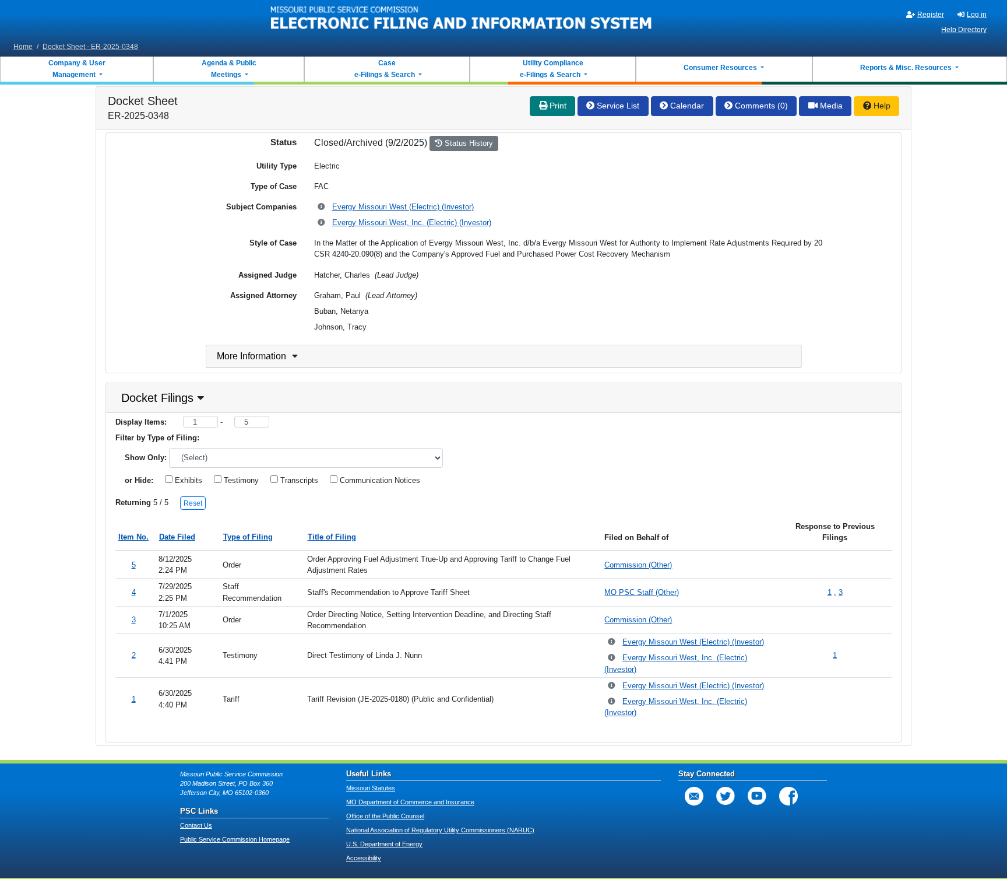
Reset (193, 503)
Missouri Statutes (370, 788)
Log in (977, 14)
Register (930, 14)
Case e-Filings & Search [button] (385, 69)
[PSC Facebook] (788, 796)
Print (556, 105)
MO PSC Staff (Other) (641, 592)
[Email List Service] (694, 796)
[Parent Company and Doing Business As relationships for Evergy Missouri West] (322, 207)
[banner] (461, 19)
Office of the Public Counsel (385, 816)
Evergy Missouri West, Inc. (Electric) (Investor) (411, 222)
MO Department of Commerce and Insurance (410, 802)
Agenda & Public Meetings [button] (229, 69)
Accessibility (363, 858)
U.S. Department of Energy (384, 844)
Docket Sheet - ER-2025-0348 (90, 47)
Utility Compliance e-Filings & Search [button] (550, 69)
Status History (467, 143)
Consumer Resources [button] (721, 68)
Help (880, 105)
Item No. (133, 537)
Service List (616, 105)
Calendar (686, 105)
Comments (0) (760, 105)
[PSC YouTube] (757, 796)
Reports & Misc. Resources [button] (906, 68)
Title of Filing (332, 537)
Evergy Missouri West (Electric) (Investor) (403, 206)
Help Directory (964, 30)
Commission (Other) (638, 565)
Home (23, 47)
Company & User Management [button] (76, 69)
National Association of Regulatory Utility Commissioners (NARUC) (440, 830)
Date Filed (177, 537)
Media (830, 105)
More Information (251, 356)
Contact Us (196, 825)
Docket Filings (157, 397)
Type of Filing (248, 537)
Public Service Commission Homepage (235, 839)
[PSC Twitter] (725, 796)
